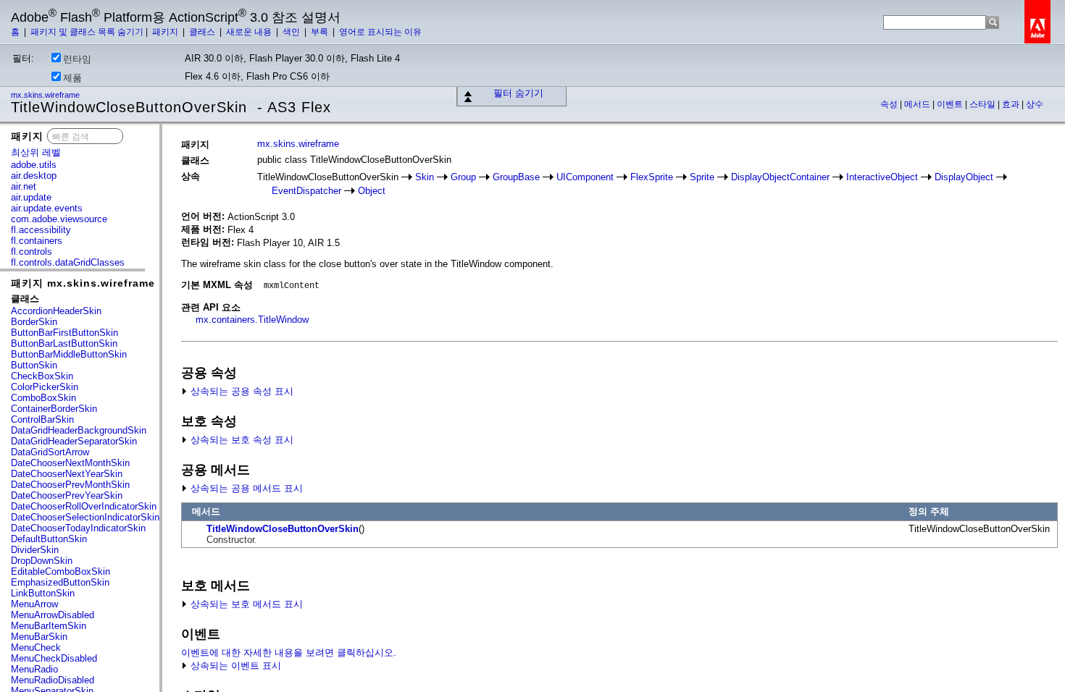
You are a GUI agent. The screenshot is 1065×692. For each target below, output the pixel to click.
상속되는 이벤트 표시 (234, 665)
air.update (31, 197)
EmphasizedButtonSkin (60, 582)
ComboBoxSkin (43, 397)
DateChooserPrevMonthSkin (70, 484)
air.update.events (47, 208)
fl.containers (36, 240)
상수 (1034, 104)
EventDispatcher (306, 190)
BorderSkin (34, 321)
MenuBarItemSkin (48, 625)
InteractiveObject (882, 177)
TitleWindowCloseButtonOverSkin (282, 528)
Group (463, 177)
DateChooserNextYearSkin (66, 473)
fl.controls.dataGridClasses (68, 262)
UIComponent (585, 177)
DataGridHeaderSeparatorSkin (74, 441)
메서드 (918, 104)
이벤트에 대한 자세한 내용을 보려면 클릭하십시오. (288, 652)
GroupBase (516, 177)
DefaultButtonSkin (49, 538)
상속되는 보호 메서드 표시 (245, 604)
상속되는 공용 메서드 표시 (245, 488)
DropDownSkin (41, 560)
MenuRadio (34, 669)
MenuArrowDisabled (52, 614)
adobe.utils (34, 164)
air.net (23, 186)
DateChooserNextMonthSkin (70, 462)
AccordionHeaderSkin (56, 310)
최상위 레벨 (36, 152)
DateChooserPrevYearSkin (66, 495)
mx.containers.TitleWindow (252, 319)
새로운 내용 (250, 32)
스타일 (983, 104)
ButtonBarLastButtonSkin (64, 343)
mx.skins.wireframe (46, 94)
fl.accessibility (41, 229)
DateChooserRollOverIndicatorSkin (83, 506)
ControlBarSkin (42, 419)
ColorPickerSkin (44, 386)
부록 (320, 32)
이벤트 (951, 104)
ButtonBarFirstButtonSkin (64, 332)
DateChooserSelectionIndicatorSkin (85, 517)
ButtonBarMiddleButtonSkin (69, 354)
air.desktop (34, 175)
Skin (424, 177)
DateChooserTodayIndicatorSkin (78, 528)
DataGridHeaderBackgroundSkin (78, 430)
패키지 (166, 32)
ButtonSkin (34, 365)
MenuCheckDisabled (54, 658)
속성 (890, 104)
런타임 (77, 59)
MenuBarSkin (39, 636)
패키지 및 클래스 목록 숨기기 (86, 32)
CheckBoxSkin (42, 376)
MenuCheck (36, 647)
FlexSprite (651, 177)
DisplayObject (964, 177)
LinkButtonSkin (43, 593)
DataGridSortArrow (50, 452)
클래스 (203, 32)
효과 (1012, 104)
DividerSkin (35, 549)
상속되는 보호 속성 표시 (240, 439)
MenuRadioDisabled (52, 680)
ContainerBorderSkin (54, 408)
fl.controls (31, 251)
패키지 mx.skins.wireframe (83, 283)
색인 (292, 32)
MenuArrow (34, 604)
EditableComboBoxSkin (60, 571)
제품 (72, 77)
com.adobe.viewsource (59, 219)
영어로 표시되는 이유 (380, 32)
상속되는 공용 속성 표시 (240, 391)
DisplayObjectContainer (780, 177)
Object (371, 190)
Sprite (702, 177)
